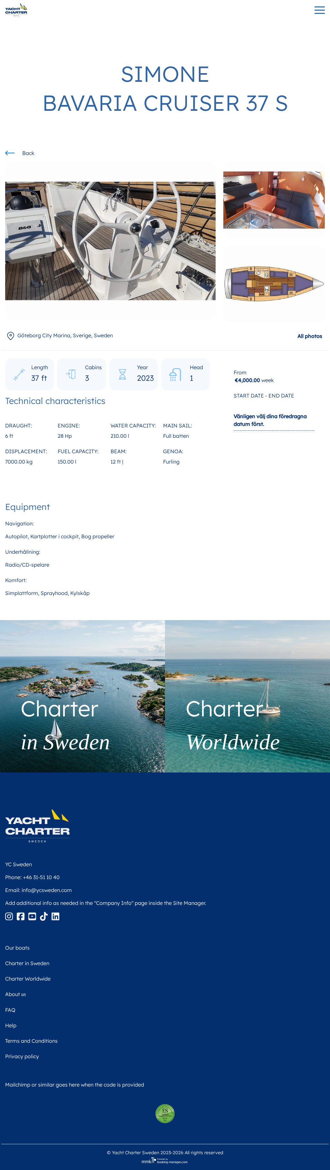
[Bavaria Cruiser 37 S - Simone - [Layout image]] (274, 284)
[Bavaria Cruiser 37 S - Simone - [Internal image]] (274, 200)
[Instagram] (9, 916)
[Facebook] (21, 916)
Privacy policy (22, 1056)
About (15, 994)
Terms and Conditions (31, 1041)
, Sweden (65, 335)
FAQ (10, 1010)
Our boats (17, 948)
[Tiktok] (44, 916)
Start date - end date (264, 395)
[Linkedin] (55, 916)
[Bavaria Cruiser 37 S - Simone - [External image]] (110, 240)
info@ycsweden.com (47, 890)
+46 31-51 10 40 (41, 877)
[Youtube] (32, 916)
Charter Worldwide (28, 978)
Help (10, 1025)
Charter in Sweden (27, 963)
